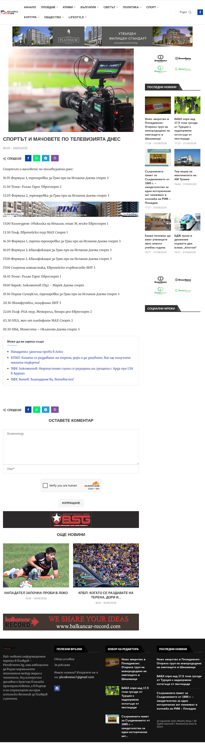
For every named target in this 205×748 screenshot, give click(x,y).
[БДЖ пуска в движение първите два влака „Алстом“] (187, 222)
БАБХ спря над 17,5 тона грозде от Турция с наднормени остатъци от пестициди (186, 128)
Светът (109, 7)
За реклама (62, 665)
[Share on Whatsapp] (36, 158)
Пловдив (48, 7)
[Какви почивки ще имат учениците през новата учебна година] (158, 222)
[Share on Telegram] (45, 158)
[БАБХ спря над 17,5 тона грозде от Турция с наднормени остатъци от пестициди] (187, 105)
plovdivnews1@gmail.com (76, 677)
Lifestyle (76, 17)
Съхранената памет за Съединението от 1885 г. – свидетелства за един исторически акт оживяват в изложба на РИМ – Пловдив (158, 187)
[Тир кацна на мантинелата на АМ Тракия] (187, 157)
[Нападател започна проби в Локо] (36, 565)
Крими (68, 7)
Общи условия (64, 659)
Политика (131, 7)
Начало (30, 7)
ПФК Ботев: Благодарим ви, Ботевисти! (42, 379)
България (88, 7)
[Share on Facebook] (28, 158)
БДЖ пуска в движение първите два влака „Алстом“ (185, 241)
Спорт (151, 7)
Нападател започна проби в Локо (37, 352)
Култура (30, 17)
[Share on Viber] (55, 158)
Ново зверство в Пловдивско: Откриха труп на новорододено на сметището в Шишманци (157, 128)
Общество (52, 17)
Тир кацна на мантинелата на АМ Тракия (185, 175)
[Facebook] (200, 12)
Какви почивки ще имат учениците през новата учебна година (158, 241)
